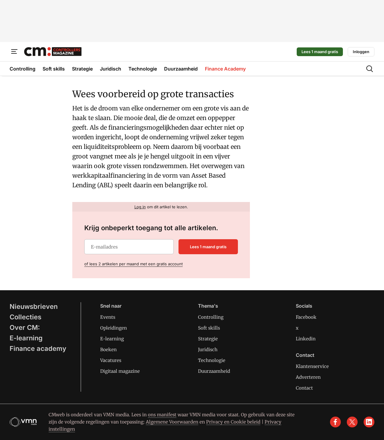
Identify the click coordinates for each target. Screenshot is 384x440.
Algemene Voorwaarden (172, 422)
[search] (369, 68)
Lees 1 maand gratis (320, 51)
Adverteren (308, 377)
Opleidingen (113, 328)
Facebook (306, 317)
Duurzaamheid (214, 371)
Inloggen (361, 51)
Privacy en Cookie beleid (233, 422)
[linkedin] (369, 422)
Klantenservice (312, 366)
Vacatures (110, 360)
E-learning (26, 338)
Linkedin (306, 339)
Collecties (25, 317)
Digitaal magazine (120, 371)
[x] (352, 422)
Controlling (211, 317)
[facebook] (335, 422)
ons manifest (162, 414)
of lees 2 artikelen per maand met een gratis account (133, 263)
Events (107, 317)
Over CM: (25, 327)
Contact (304, 388)
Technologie (211, 360)
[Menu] (14, 52)
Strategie (208, 339)
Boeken (108, 349)
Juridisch (208, 349)
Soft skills (209, 328)
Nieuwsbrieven (34, 306)
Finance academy (38, 348)
